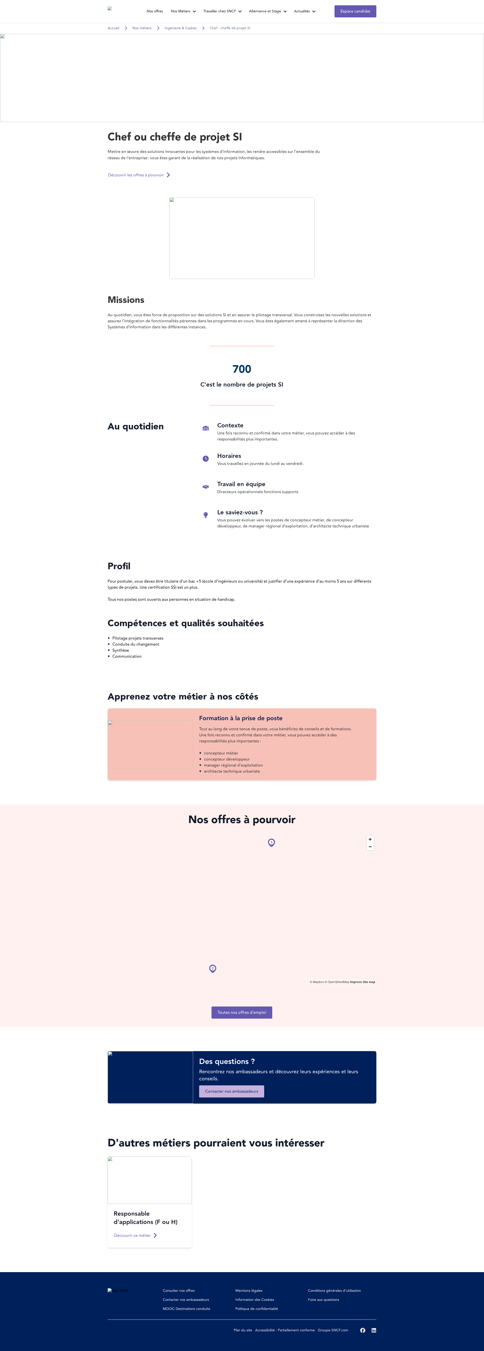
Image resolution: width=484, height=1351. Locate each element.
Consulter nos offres (179, 1290)
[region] (242, 908)
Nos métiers (142, 28)
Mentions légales (248, 1290)
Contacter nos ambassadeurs (186, 1299)
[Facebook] (362, 1330)
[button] (242, 238)
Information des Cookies (254, 1299)
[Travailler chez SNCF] (240, 11)
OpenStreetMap (338, 982)
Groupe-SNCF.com (333, 1330)
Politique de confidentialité (256, 1308)
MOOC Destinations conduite (186, 1308)
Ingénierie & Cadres (181, 28)
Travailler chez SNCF (219, 11)
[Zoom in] (370, 839)
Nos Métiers (180, 11)
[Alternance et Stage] (285, 11)
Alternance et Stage (265, 11)
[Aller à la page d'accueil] (117, 11)
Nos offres (155, 11)
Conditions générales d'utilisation (334, 1290)
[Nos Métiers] (194, 11)
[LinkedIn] (373, 1330)
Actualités (302, 11)
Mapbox (318, 982)
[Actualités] (314, 11)
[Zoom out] (370, 846)
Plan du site (243, 1330)
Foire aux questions (323, 1299)
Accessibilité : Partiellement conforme (285, 1330)
